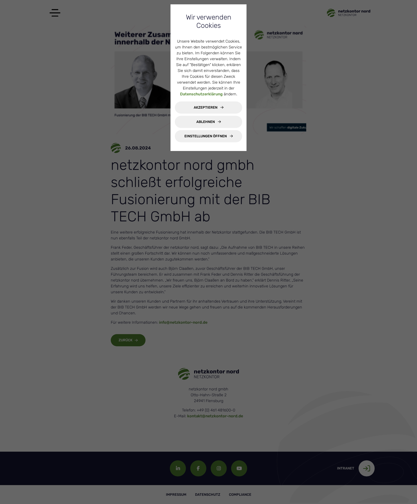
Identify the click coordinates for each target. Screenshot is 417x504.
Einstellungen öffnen (206, 136)
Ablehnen (206, 122)
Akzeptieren (206, 107)
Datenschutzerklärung (201, 94)
